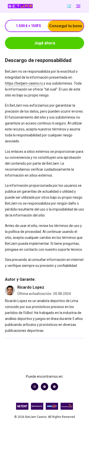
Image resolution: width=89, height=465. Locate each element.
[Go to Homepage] (36, 6)
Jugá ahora (44, 43)
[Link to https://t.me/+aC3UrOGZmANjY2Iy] (44, 386)
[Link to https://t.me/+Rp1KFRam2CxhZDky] (54, 386)
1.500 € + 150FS (49, 26)
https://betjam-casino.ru (24, 83)
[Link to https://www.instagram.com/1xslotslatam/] (34, 386)
